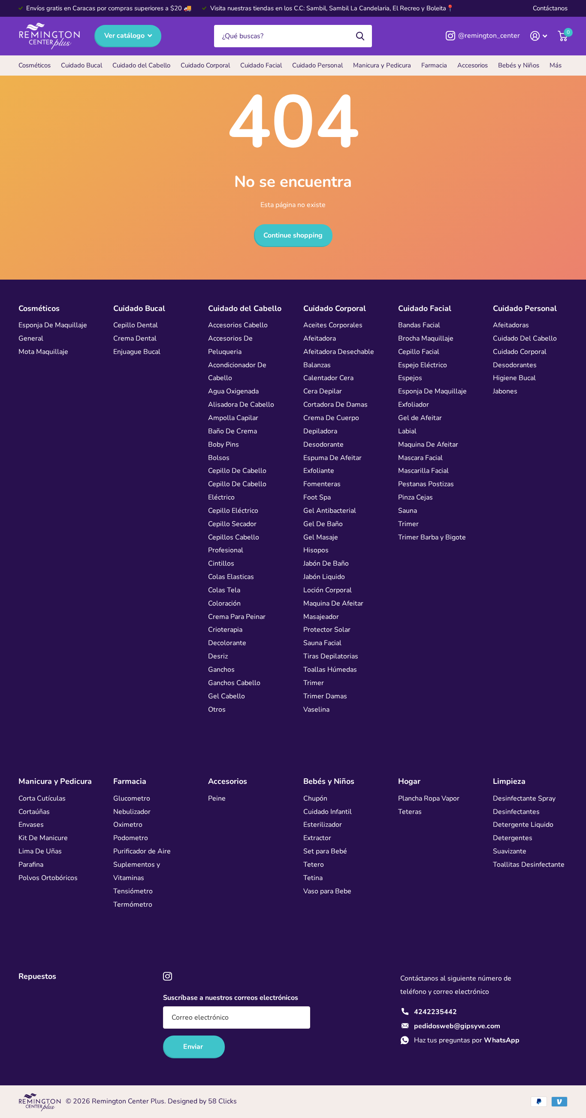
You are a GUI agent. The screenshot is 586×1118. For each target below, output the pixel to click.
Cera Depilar (322, 391)
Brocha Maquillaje (425, 338)
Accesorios (472, 65)
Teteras (410, 811)
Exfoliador (413, 404)
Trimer (313, 683)
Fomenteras (322, 484)
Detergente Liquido (523, 824)
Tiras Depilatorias (330, 656)
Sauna (407, 510)
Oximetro (127, 824)
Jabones (505, 391)
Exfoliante (318, 470)
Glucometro (131, 798)
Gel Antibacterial (329, 510)
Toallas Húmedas (330, 669)
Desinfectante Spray (524, 798)
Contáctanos (550, 8)
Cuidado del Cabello (141, 65)
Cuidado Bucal (81, 65)
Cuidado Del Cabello (525, 338)
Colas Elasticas (231, 577)
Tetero (313, 864)
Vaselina (316, 709)
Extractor (317, 838)
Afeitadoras (511, 325)
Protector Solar (326, 629)
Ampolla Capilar (233, 418)
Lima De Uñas (40, 851)
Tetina (313, 878)
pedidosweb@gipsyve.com (457, 1026)
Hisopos (316, 550)
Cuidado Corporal (205, 65)
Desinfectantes (516, 811)
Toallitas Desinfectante (529, 864)
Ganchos (221, 669)
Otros (217, 709)
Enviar (194, 1046)
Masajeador (321, 616)
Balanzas (317, 365)
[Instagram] (167, 976)
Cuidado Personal (317, 65)
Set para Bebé (325, 851)
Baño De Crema (232, 431)
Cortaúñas (34, 811)
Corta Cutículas (42, 798)
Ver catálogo (125, 35)
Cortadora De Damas (335, 404)
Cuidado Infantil (327, 811)
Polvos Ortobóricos (48, 878)
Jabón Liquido (324, 577)
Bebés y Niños (518, 65)
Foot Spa (317, 497)
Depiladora (320, 431)
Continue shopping (293, 235)
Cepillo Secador (232, 524)
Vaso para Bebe (327, 891)
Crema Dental (135, 338)
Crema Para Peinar (237, 616)
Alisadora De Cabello (241, 404)
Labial (407, 431)
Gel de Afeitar (420, 418)
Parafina (30, 864)
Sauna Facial (322, 643)
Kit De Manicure (43, 838)
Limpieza (509, 781)
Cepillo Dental (135, 325)
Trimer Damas (325, 696)
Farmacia (434, 65)
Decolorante (227, 643)
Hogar (409, 781)
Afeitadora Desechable (338, 351)
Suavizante (509, 851)
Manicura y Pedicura (382, 65)
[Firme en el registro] (538, 36)
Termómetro (132, 904)
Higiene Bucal (514, 378)
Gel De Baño (323, 524)
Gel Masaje (320, 537)
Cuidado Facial (261, 65)
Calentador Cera (328, 378)
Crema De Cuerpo (331, 418)
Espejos (410, 378)
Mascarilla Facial (423, 470)
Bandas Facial (419, 325)
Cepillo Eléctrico (233, 510)
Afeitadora (319, 338)
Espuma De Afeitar (332, 458)
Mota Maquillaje (43, 351)
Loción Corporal (327, 590)
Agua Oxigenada (233, 391)
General (30, 338)
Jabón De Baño (326, 563)
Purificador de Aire (142, 851)
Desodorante (323, 444)
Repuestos (37, 976)
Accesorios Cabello (238, 325)
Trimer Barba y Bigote (432, 537)
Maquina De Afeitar (333, 603)
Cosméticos (34, 65)
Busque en (360, 36)
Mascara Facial (420, 458)
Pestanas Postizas (426, 484)
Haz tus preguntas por (467, 1040)
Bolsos (219, 458)
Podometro (130, 838)
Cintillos (221, 563)
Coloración (224, 603)
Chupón (315, 798)
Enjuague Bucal (136, 351)
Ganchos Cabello (234, 683)
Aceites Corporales (332, 325)
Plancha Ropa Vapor (428, 798)
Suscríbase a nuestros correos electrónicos (230, 997)
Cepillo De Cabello (237, 470)
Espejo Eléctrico (422, 365)
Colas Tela (224, 590)
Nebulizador (132, 811)
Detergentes (512, 838)
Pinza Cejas (415, 497)
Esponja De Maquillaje (52, 325)
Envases (31, 824)
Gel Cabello (226, 696)
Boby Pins (223, 444)
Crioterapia (225, 629)
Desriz (218, 656)
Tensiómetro (133, 891)
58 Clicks (222, 1101)
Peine (217, 798)
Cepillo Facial (418, 351)
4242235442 (435, 1012)
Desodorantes (515, 365)
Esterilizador (322, 824)
